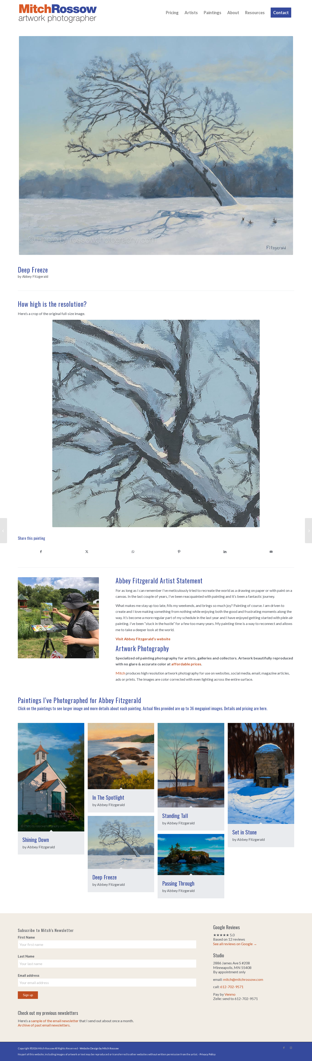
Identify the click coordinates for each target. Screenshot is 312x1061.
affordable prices (186, 664)
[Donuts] (3, 530)
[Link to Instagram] (290, 1047)
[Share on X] (87, 551)
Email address (28, 975)
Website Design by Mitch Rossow (99, 1048)
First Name (26, 937)
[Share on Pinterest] (179, 551)
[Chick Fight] (308, 530)
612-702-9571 (231, 986)
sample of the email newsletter (55, 1021)
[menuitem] (172, 12)
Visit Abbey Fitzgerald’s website (143, 639)
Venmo (230, 994)
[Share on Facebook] (41, 551)
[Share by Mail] (271, 551)
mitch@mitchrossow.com (243, 979)
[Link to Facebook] (283, 1047)
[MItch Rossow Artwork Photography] (58, 12)
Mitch (120, 673)
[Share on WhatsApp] (133, 551)
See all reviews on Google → (235, 944)
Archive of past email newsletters (44, 1025)
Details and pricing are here (245, 708)
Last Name (26, 956)
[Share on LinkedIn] (225, 551)
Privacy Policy (208, 1054)
